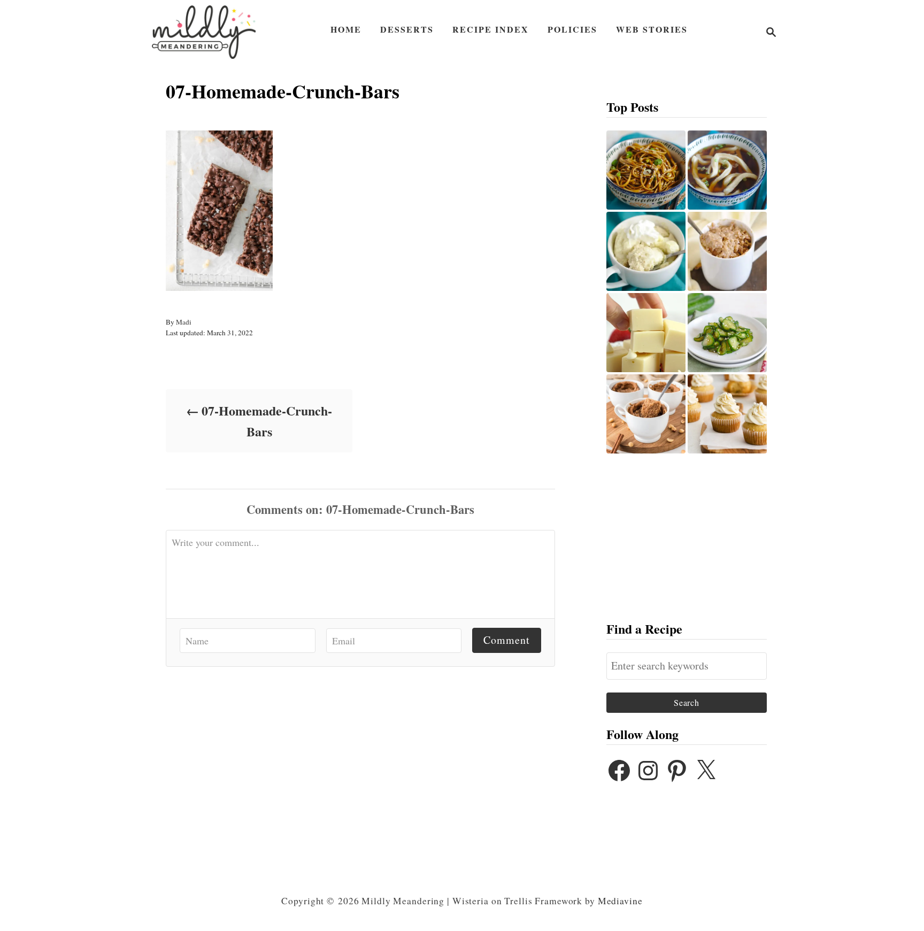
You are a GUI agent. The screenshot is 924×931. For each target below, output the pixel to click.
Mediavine (620, 901)
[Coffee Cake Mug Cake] (727, 251)
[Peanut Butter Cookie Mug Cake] (646, 413)
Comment (506, 640)
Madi (183, 322)
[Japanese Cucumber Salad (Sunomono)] (727, 332)
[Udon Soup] (727, 170)
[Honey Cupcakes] (727, 413)
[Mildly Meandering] (204, 32)
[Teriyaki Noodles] (646, 170)
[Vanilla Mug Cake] (646, 251)
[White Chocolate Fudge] (646, 332)
